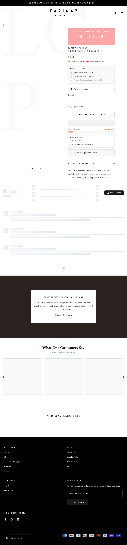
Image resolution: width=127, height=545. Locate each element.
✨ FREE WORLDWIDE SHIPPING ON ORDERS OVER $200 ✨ (63, 3)
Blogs (6, 471)
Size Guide (71, 452)
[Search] (116, 13)
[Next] (40, 168)
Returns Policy (73, 462)
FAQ (68, 466)
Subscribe (77, 502)
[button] (91, 123)
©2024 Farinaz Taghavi (19, 534)
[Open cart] (122, 13)
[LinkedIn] (18, 519)
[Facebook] (5, 519)
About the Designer (12, 462)
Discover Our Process (63, 315)
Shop (6, 457)
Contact (7, 466)
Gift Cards (8, 490)
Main (6, 452)
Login (6, 486)
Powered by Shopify (14, 538)
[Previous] (27, 168)
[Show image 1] (32, 168)
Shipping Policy (73, 457)
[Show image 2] (35, 168)
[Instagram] (12, 519)
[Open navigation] (5, 13)
